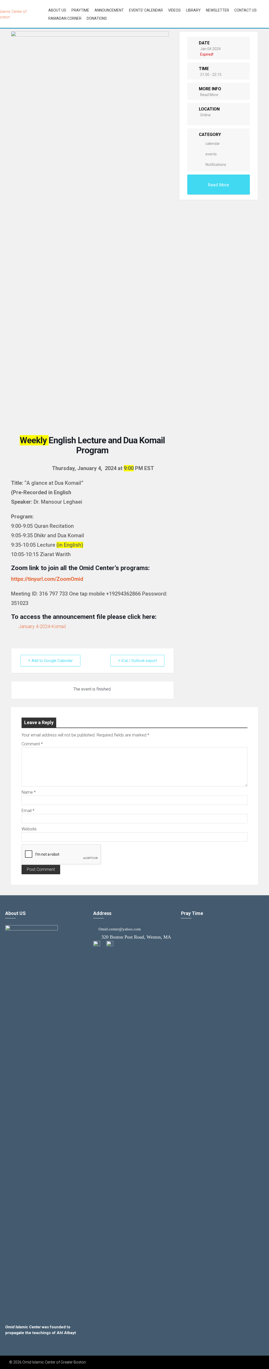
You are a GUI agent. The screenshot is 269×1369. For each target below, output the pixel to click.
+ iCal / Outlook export (137, 660)
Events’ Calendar (146, 10)
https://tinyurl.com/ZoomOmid (47, 579)
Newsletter (217, 10)
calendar (212, 143)
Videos (174, 10)
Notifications (215, 164)
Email (28, 810)
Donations (97, 18)
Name (29, 792)
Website (29, 828)
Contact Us (245, 10)
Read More (209, 95)
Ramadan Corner (64, 18)
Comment (32, 743)
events (211, 154)
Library (193, 10)
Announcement (109, 10)
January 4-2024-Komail (42, 626)
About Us (57, 10)
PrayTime (80, 10)
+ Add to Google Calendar (50, 660)
